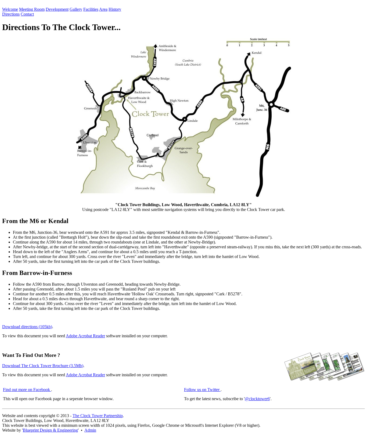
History (115, 9)
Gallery (76, 9)
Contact (27, 14)
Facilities (90, 9)
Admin (90, 430)
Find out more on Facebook (27, 389)
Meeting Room (32, 9)
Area (103, 9)
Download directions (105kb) (27, 326)
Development (57, 9)
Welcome (10, 9)
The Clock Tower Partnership (98, 415)
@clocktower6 (257, 398)
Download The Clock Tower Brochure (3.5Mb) (42, 365)
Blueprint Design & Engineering (50, 430)
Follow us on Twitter (202, 389)
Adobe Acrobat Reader (85, 336)
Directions (11, 14)
